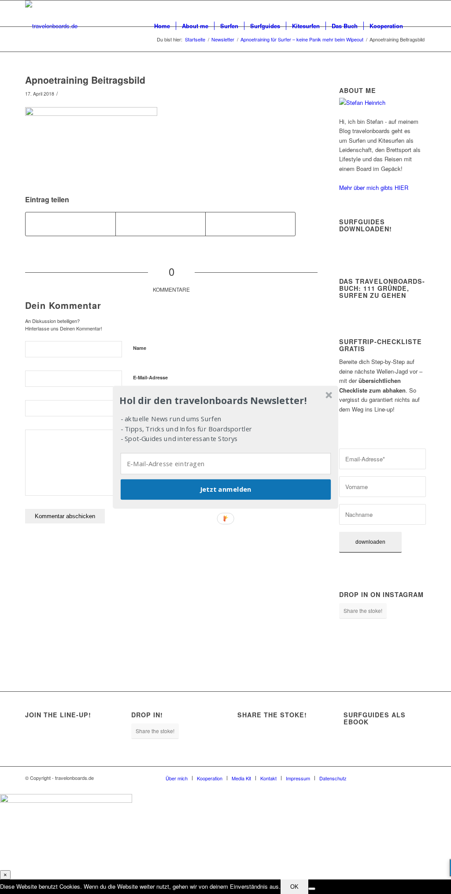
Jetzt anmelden (225, 489)
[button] (224, 400)
